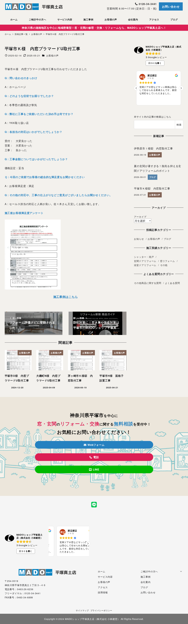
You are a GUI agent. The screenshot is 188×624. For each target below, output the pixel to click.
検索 (179, 124)
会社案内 (146, 582)
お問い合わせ (170, 6)
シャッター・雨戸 (144, 256)
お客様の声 (52, 55)
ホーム (101, 571)
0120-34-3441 (147, 4)
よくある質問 (172, 283)
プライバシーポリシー (101, 610)
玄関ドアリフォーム (145, 261)
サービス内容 (105, 576)
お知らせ (139, 238)
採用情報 (103, 592)
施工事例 (146, 576)
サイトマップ (82, 610)
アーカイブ (140, 216)
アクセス (103, 587)
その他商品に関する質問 (147, 283)
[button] (181, 88)
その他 (164, 265)
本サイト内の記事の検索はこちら (152, 116)
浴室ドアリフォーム (145, 265)
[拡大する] (56, 223)
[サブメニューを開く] (181, 571)
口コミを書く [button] (155, 63)
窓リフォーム (167, 261)
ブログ (167, 238)
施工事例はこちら (65, 297)
